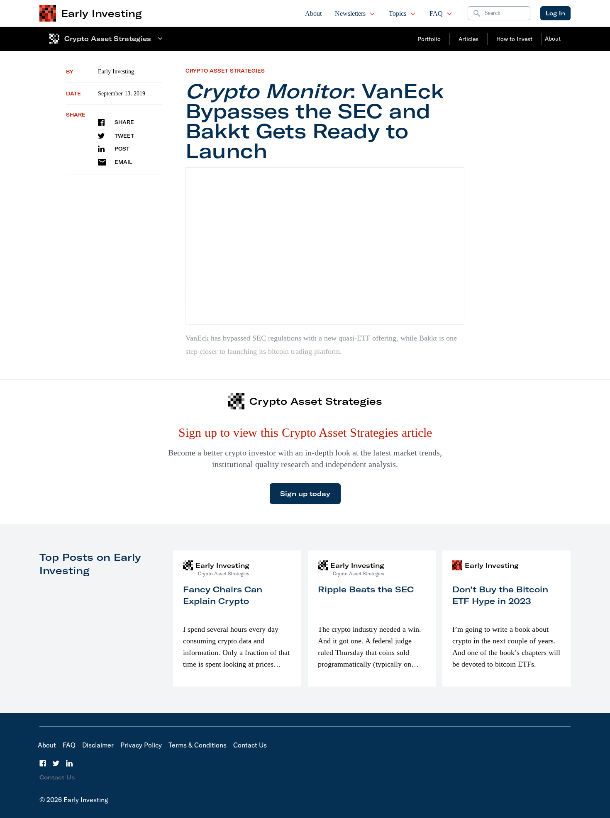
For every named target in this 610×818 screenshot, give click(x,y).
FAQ (436, 13)
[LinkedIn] (69, 763)
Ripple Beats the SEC (366, 589)
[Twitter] (56, 763)
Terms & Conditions (197, 745)
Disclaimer (98, 745)
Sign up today (305, 493)
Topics (397, 13)
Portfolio (429, 39)
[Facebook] (42, 763)
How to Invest (514, 39)
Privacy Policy (141, 745)
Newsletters (350, 13)
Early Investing (116, 71)
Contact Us (250, 745)
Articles (468, 39)
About (313, 13)
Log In (555, 13)
